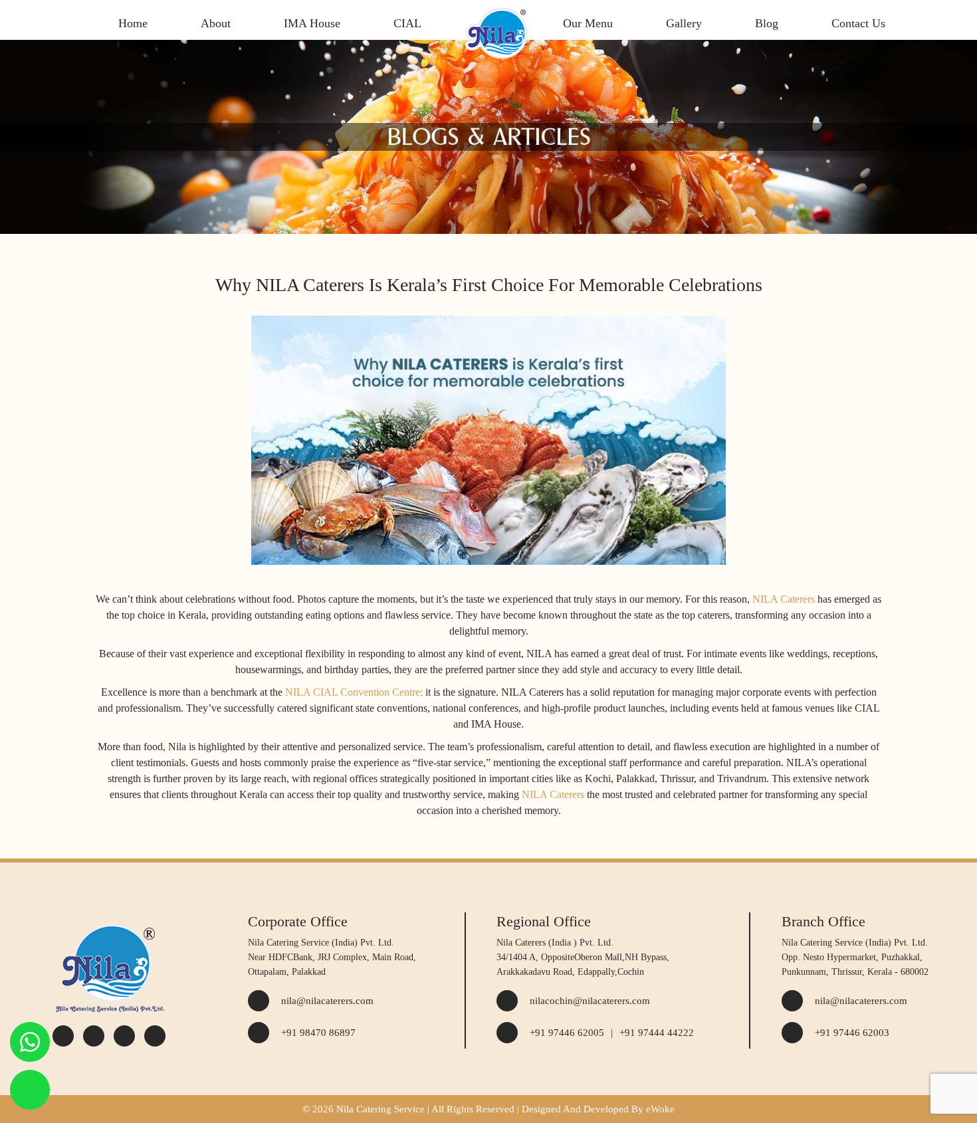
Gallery (684, 23)
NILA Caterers (783, 599)
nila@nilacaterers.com (327, 1000)
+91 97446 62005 (567, 1032)
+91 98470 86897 (318, 1032)
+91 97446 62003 (852, 1032)
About (216, 23)
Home (133, 23)
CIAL (407, 23)
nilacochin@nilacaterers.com (590, 1000)
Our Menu (588, 23)
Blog (766, 23)
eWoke (660, 1109)
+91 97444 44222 (656, 1032)
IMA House (312, 23)
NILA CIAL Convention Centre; (354, 692)
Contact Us (858, 23)
